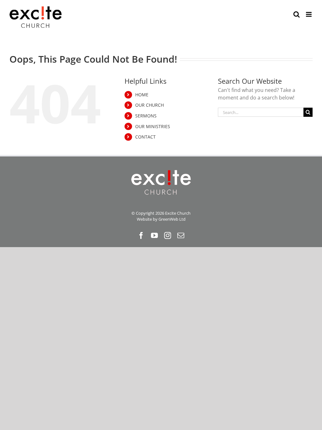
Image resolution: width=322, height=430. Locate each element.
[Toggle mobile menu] (309, 14)
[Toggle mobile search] (296, 14)
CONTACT (145, 137)
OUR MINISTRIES (152, 126)
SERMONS (146, 116)
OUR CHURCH (149, 105)
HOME (141, 95)
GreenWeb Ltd (172, 219)
